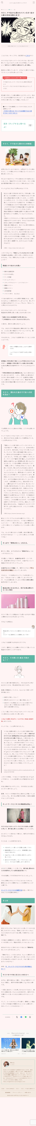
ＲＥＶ (11, 9)
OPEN (30, 125)
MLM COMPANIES (10, 1088)
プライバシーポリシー (17, 1092)
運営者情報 (7, 1092)
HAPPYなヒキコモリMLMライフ (18, 3)
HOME (2, 1088)
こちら (28, 55)
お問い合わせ (28, 1092)
